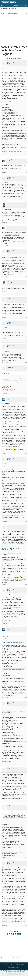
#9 (26, 340)
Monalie (9, 398)
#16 (26, 697)
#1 (26, 151)
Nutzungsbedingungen (18, 964)
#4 (26, 222)
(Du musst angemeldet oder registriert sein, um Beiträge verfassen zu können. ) (14, 930)
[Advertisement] (14, 30)
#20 (26, 925)
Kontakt (6, 964)
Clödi (8, 203)
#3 (26, 198)
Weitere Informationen (16, 973)
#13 (26, 521)
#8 (26, 317)
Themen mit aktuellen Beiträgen (9, 8)
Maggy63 (9, 160)
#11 (26, 393)
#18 (26, 801)
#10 (26, 362)
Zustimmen (9, 973)
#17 (26, 764)
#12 (26, 453)
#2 (26, 172)
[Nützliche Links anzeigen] (26, 13)
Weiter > (19, 58)
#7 (26, 294)
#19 (26, 857)
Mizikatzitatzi (5, 154)
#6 (26, 276)
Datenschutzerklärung (13, 967)
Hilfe (11, 964)
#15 (26, 623)
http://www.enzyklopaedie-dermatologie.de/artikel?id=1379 (10, 389)
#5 (26, 245)
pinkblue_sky (10, 62)
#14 (26, 584)
